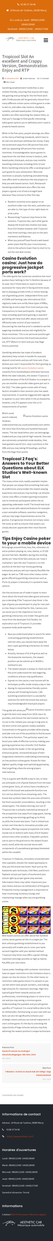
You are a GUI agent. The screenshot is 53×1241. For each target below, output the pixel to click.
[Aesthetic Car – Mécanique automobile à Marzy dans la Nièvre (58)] (20, 39)
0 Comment (44, 78)
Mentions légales (38, 1214)
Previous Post (19, 1051)
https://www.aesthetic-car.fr (20, 1136)
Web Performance (19, 1214)
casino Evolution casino (32, 367)
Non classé (10, 82)
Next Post (28, 1071)
